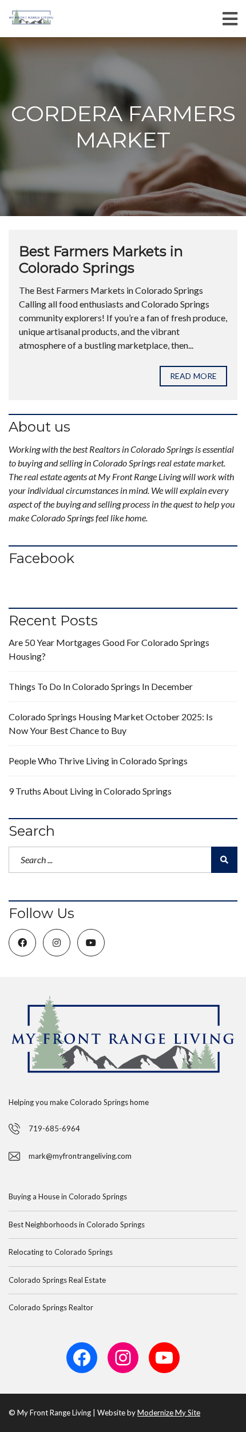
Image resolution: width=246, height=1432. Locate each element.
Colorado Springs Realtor (51, 1307)
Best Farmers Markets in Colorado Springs (101, 259)
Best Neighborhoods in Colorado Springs (77, 1224)
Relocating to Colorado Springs (61, 1252)
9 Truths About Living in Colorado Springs (90, 790)
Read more (193, 376)
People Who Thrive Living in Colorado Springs (98, 760)
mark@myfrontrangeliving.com (80, 1155)
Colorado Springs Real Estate (57, 1280)
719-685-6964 (54, 1128)
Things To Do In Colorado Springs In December (101, 686)
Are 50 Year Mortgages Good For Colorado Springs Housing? (109, 649)
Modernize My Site (168, 1412)
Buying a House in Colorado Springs (68, 1196)
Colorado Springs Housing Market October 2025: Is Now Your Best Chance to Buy (111, 723)
